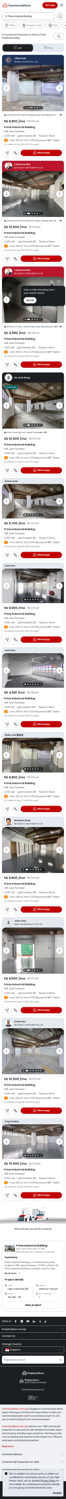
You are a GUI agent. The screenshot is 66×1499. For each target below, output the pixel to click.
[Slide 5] (37, 107)
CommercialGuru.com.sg (14, 1409)
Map (50, 47)
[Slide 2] (27, 107)
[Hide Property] (51, 70)
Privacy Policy (48, 1480)
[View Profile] (33, 60)
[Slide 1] (25, 515)
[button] (13, 1273)
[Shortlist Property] (58, 70)
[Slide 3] (31, 107)
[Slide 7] (42, 107)
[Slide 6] (39, 107)
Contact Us (8, 1336)
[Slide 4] (34, 107)
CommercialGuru (12, 1454)
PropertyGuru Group (14, 1329)
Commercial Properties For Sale (20, 1462)
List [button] (20, 47)
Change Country (11, 1344)
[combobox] (31, 16)
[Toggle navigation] (61, 5)
